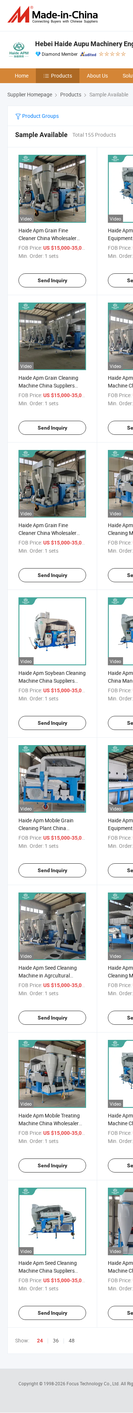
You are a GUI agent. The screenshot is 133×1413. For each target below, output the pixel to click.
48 (72, 1340)
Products (61, 75)
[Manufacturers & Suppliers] (53, 14)
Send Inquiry (52, 280)
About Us (97, 75)
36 (56, 1340)
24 (40, 1341)
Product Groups (40, 115)
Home (21, 75)
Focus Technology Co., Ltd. (93, 1383)
